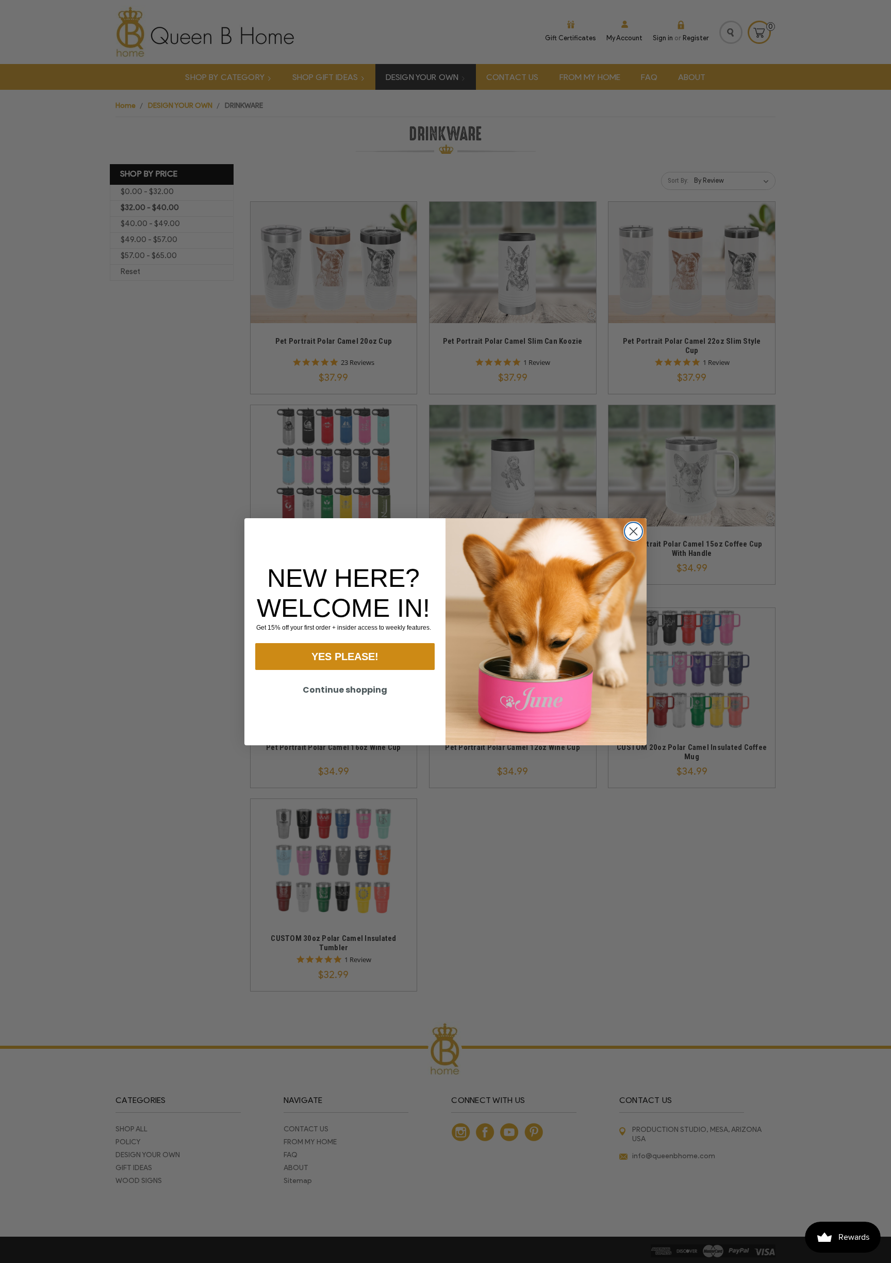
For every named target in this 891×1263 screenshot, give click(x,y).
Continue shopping (345, 690)
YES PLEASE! (344, 656)
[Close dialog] (633, 531)
